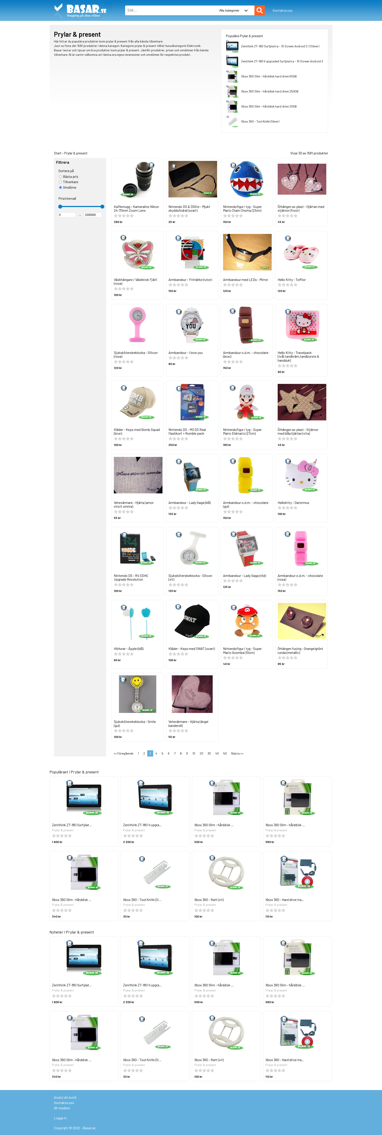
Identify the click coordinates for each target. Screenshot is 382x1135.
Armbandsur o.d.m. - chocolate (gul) (245, 504)
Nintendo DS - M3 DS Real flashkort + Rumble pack (187, 431)
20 (201, 753)
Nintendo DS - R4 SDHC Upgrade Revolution (131, 577)
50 (225, 753)
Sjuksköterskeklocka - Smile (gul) (135, 723)
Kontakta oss (283, 10)
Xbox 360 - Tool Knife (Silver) (260, 121)
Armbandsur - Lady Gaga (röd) (244, 575)
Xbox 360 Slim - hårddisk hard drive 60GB (269, 76)
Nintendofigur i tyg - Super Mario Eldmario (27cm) (242, 431)
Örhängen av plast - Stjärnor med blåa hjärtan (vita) (298, 431)
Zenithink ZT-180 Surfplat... (72, 825)
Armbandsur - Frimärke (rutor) (190, 279)
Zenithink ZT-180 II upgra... (142, 825)
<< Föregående (123, 753)
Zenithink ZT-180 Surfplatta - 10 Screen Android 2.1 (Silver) (280, 46)
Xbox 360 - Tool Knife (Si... (142, 899)
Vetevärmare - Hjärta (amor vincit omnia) (134, 504)
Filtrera (62, 162)
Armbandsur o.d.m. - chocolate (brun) (245, 354)
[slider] (60, 207)
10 (193, 753)
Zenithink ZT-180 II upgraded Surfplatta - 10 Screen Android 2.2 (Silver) (288, 61)
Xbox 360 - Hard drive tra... (284, 899)
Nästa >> (237, 753)
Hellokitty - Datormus (293, 502)
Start (57, 153)
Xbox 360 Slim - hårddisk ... (214, 825)
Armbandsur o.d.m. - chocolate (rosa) (300, 577)
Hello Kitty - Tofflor (292, 279)
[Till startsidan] (81, 2)
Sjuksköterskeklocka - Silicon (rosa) (136, 354)
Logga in (60, 1118)
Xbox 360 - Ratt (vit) (209, 899)
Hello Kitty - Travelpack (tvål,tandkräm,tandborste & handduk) (298, 356)
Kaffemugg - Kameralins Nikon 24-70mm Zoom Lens (136, 208)
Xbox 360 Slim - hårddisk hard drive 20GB (269, 106)
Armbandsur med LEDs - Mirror (245, 279)
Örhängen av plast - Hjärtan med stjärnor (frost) (301, 208)
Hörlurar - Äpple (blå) (128, 648)
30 (209, 753)
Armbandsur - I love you (185, 352)
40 (217, 753)
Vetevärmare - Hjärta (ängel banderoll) (188, 723)
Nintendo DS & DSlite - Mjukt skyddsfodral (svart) (189, 208)
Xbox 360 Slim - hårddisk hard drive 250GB (269, 91)
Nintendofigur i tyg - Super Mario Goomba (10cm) (242, 650)
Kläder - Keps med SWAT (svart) (191, 648)
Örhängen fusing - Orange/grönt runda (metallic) (300, 650)
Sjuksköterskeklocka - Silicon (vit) (190, 577)
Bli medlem (62, 1108)
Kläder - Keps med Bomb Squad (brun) (137, 431)
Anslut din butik (65, 1097)
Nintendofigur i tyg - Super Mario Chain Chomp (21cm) (242, 208)
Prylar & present (76, 153)
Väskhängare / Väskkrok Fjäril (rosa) (135, 281)
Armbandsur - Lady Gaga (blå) (189, 502)
